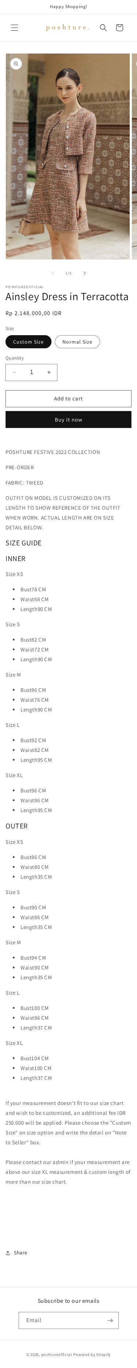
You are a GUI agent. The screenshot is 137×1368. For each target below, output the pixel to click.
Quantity (14, 358)
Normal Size (77, 341)
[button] (15, 28)
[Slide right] (85, 273)
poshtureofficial (56, 1354)
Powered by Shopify (92, 1354)
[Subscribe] (110, 1320)
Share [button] (20, 1252)
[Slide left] (53, 273)
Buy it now (69, 419)
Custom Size (28, 341)
